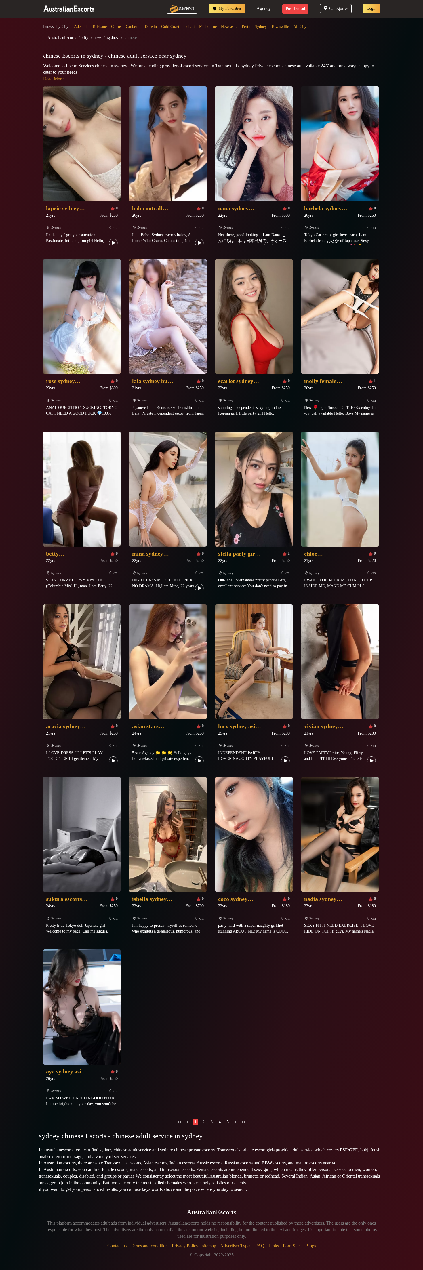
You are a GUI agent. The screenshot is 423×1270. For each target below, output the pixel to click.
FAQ (259, 1245)
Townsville (280, 26)
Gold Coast (170, 26)
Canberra (133, 26)
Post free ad (295, 9)
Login (371, 8)
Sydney (261, 26)
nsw (98, 37)
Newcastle (229, 26)
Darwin (151, 26)
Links (273, 1245)
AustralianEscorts (61, 37)
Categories (338, 8)
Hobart (189, 26)
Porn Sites (292, 1245)
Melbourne (208, 26)
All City (299, 26)
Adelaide (81, 26)
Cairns (116, 26)
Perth (246, 26)
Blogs (310, 1245)
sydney (113, 37)
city (85, 37)
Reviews (186, 8)
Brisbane (100, 26)
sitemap (209, 1245)
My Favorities (229, 8)
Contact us (117, 1245)
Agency (263, 8)
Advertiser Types (235, 1245)
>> (243, 1122)
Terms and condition (149, 1245)
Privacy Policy (185, 1245)
